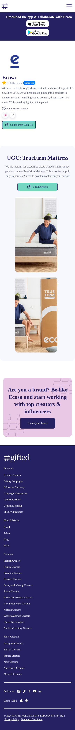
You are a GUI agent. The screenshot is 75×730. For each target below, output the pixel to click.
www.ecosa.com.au (17, 108)
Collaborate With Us (21, 124)
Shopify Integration (13, 512)
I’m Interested (40, 186)
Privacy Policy (12, 719)
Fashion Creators (12, 561)
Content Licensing (13, 505)
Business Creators (12, 579)
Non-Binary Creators (14, 668)
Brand (7, 527)
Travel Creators (11, 591)
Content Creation (12, 499)
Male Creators (11, 662)
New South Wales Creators (17, 603)
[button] (69, 6)
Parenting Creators (13, 573)
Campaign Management (15, 493)
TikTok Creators (12, 649)
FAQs (6, 545)
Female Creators (12, 655)
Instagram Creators (13, 643)
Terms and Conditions (32, 719)
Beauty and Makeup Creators (18, 585)
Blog (6, 539)
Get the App (10, 700)
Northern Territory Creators (17, 628)
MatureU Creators (12, 674)
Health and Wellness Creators (18, 597)
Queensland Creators (14, 622)
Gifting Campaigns (13, 481)
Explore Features (12, 475)
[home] (5, 6)
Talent (7, 533)
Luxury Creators (12, 567)
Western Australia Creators (17, 616)
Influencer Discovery (14, 487)
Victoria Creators (12, 609)
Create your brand (37, 423)
